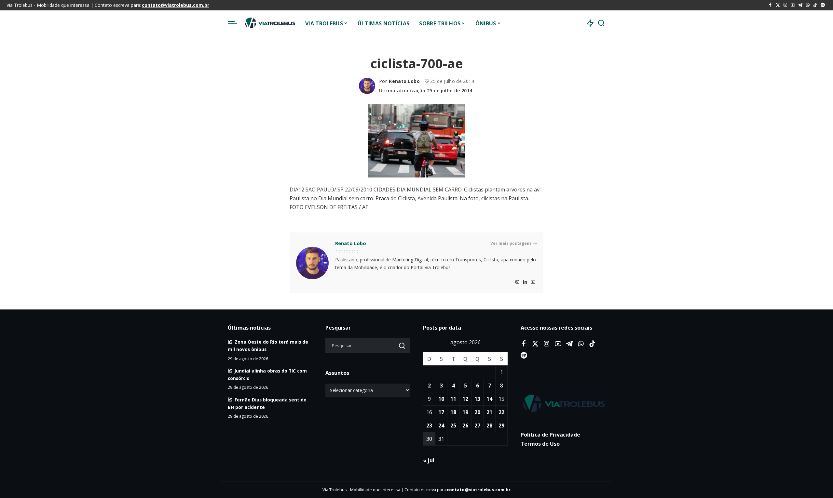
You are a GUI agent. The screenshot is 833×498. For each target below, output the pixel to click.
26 (465, 425)
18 (453, 412)
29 (501, 425)
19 (465, 412)
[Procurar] (601, 23)
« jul (428, 460)
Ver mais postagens (511, 243)
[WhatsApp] (808, 5)
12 (465, 398)
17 (441, 412)
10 (441, 398)
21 (489, 412)
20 (477, 412)
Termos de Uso (540, 443)
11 (453, 398)
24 (441, 425)
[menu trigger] (235, 23)
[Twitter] (778, 5)
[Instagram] (785, 5)
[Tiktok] (815, 5)
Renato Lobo (404, 81)
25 (453, 425)
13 (477, 398)
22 (501, 412)
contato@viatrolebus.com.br (175, 5)
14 (489, 398)
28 (489, 425)
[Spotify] (822, 5)
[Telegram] (800, 5)
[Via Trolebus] (269, 23)
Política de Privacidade (550, 434)
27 (477, 425)
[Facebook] (770, 5)
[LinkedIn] (525, 282)
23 (429, 425)
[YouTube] (793, 5)
